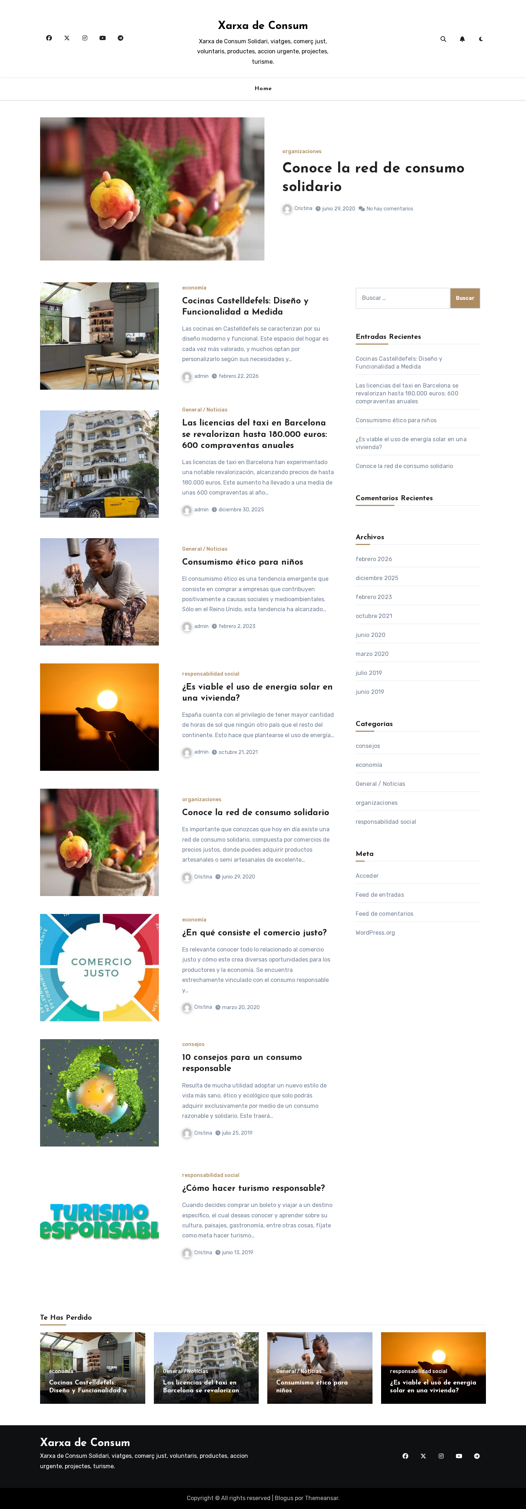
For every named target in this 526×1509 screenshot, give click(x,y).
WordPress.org (375, 932)
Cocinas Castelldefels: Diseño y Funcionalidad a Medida (88, 1391)
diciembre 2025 (377, 578)
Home (263, 89)
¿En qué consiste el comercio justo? (254, 933)
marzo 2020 (372, 654)
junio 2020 (371, 635)
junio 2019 (370, 691)
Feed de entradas (380, 894)
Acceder (367, 875)
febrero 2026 (374, 559)
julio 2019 (369, 673)
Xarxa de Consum (263, 26)
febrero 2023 (374, 597)
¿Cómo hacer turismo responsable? (253, 1188)
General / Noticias (205, 410)
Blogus (284, 1498)
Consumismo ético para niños (242, 562)
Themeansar (321, 1498)
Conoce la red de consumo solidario (255, 813)
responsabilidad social (210, 674)
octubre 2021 (374, 616)
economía (294, 151)
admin (301, 208)
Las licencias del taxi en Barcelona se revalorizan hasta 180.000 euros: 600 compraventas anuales (254, 434)
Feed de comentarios (385, 913)
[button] (476, 198)
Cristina (203, 877)
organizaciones (201, 799)
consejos (193, 1044)
